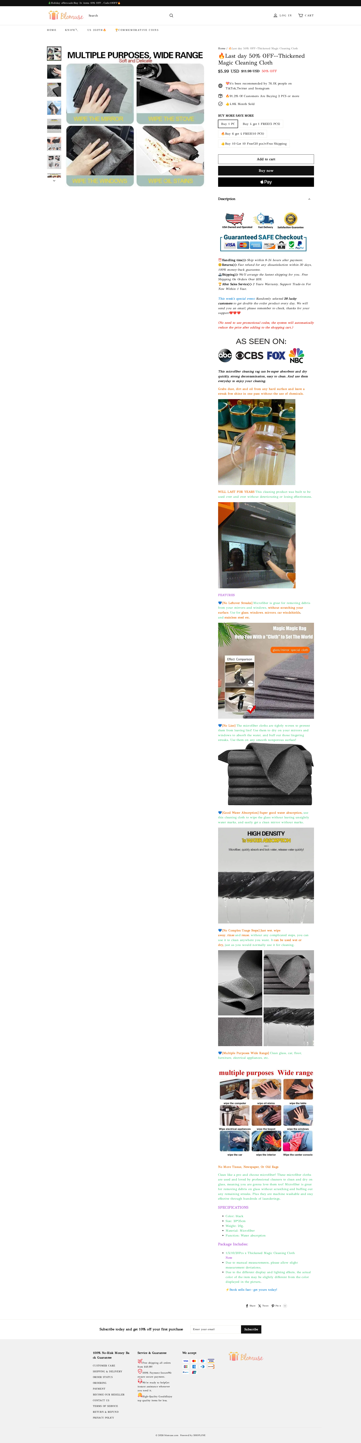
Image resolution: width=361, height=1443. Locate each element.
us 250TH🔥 (96, 30)
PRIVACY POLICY (103, 1417)
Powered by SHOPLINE (193, 1435)
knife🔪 (72, 30)
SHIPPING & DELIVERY (107, 1371)
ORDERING (100, 1383)
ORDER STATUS (103, 1377)
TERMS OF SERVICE (105, 1406)
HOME (51, 30)
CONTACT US (101, 1400)
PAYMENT (99, 1388)
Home (221, 48)
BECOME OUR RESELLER (108, 1394)
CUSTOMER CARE (104, 1365)
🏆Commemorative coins (137, 30)
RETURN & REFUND (106, 1411)
